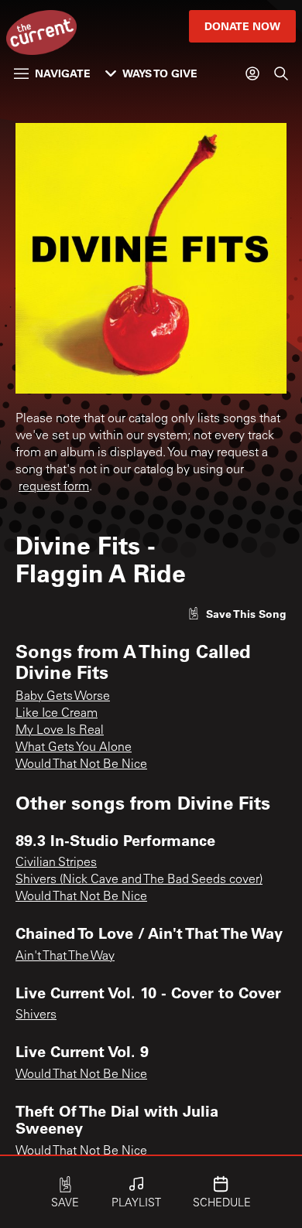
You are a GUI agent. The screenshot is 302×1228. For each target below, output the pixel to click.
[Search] (281, 73)
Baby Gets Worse (62, 697)
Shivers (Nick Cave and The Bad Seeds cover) (139, 880)
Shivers (36, 1015)
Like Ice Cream (56, 714)
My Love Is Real (59, 731)
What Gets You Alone (73, 748)
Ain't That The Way (65, 956)
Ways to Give (159, 73)
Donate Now (242, 26)
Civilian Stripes (56, 863)
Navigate (63, 73)
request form (54, 487)
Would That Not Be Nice (81, 765)
